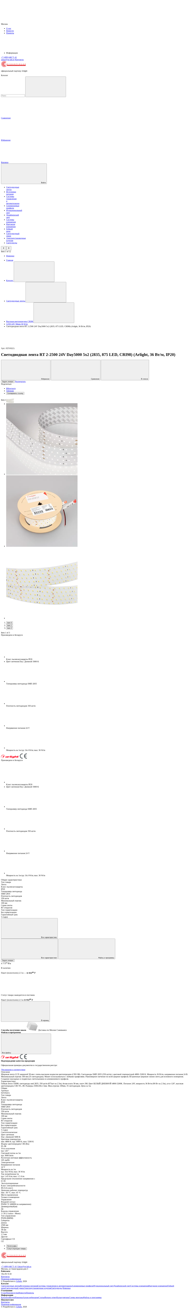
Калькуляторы (63, 1297)
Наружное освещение (11, 225)
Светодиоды (11, 243)
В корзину (45, 1020)
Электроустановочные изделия (37, 1288)
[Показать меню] (34, 271)
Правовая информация (11, 1279)
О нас (8, 28)
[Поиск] (45, 87)
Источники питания (11, 193)
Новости (10, 31)
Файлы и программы (106, 958)
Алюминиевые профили (12, 207)
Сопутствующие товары (16, 1249)
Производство (12, 1293)
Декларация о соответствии (13, 1070)
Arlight (19, 1281)
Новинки (10, 256)
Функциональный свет (103, 1286)
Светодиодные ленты (10, 1286)
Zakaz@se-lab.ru (24, 1266)
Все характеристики (49, 937)
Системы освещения (11, 221)
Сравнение (95, 379)
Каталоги (5, 1297)
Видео (12, 1297)
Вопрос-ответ (51, 1297)
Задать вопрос (7, 382)
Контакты (19, 60)
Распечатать (20, 381)
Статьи (41, 1297)
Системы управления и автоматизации (55, 1286)
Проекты (10, 33)
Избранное (45, 379)
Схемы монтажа (76, 1297)
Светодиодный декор (14, 1288)
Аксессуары (12, 1246)
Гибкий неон (9, 230)
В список (144, 379)
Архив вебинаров (30, 1297)
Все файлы (6, 1053)
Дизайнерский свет (122, 1286)
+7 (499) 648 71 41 (9, 1266)
